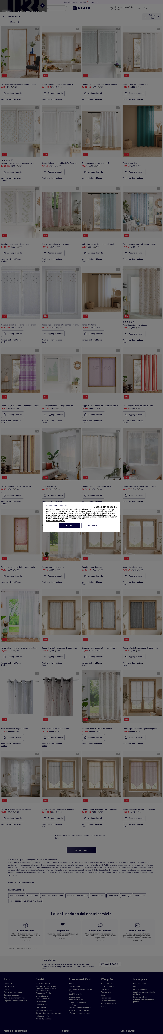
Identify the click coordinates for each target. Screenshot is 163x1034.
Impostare (92, 525)
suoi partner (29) (58, 509)
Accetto (69, 525)
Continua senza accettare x (56, 505)
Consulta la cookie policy (55, 521)
